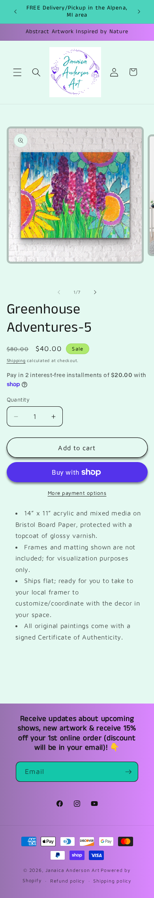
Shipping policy (112, 881)
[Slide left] (59, 292)
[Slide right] (95, 292)
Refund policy (67, 881)
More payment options (77, 493)
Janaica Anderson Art (72, 870)
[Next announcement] (139, 11)
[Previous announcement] (15, 11)
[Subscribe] (128, 772)
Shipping (16, 360)
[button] (17, 71)
